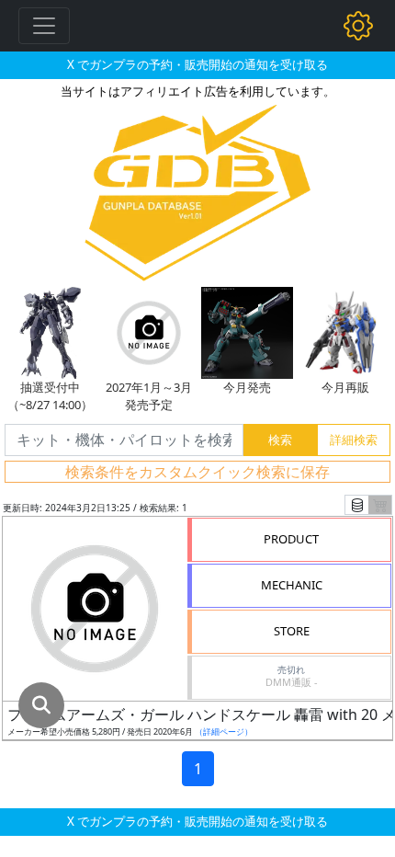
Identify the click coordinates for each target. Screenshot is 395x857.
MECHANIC (291, 585)
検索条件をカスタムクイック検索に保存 (197, 472)
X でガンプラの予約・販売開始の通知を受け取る (197, 64)
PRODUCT (291, 539)
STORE (292, 631)
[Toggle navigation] (44, 25)
